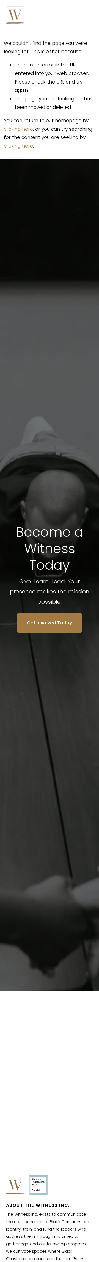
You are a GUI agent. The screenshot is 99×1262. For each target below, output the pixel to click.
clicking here (18, 129)
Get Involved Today (49, 623)
